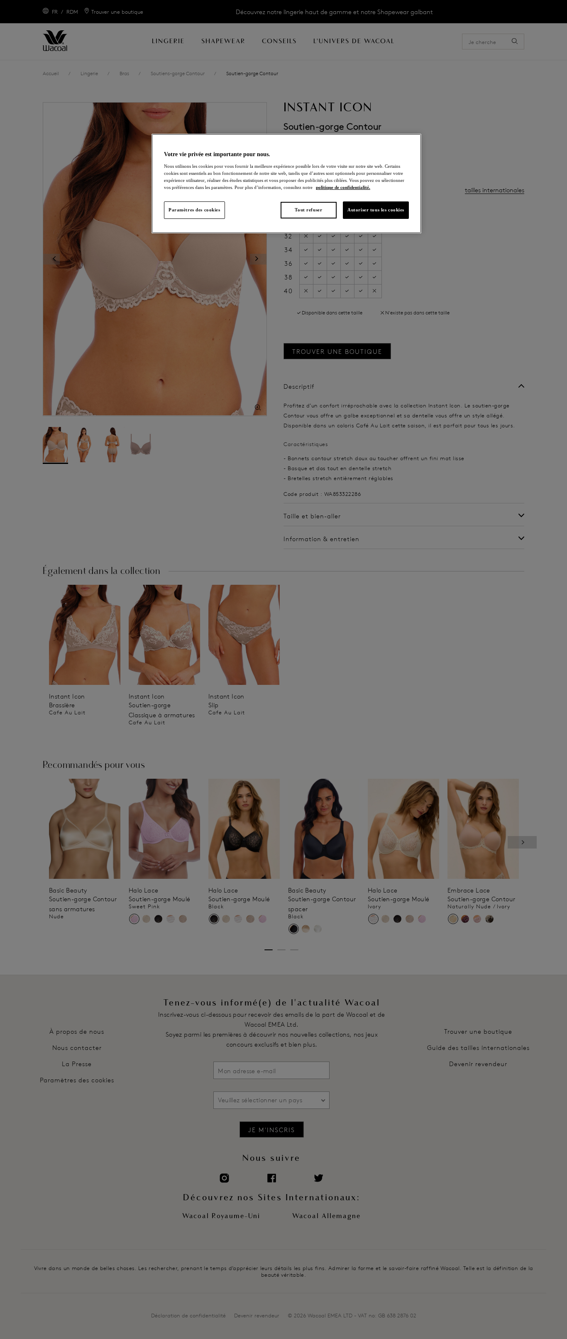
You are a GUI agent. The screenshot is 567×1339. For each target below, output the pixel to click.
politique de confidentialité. (343, 187)
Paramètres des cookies (194, 209)
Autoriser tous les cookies (375, 209)
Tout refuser (308, 209)
